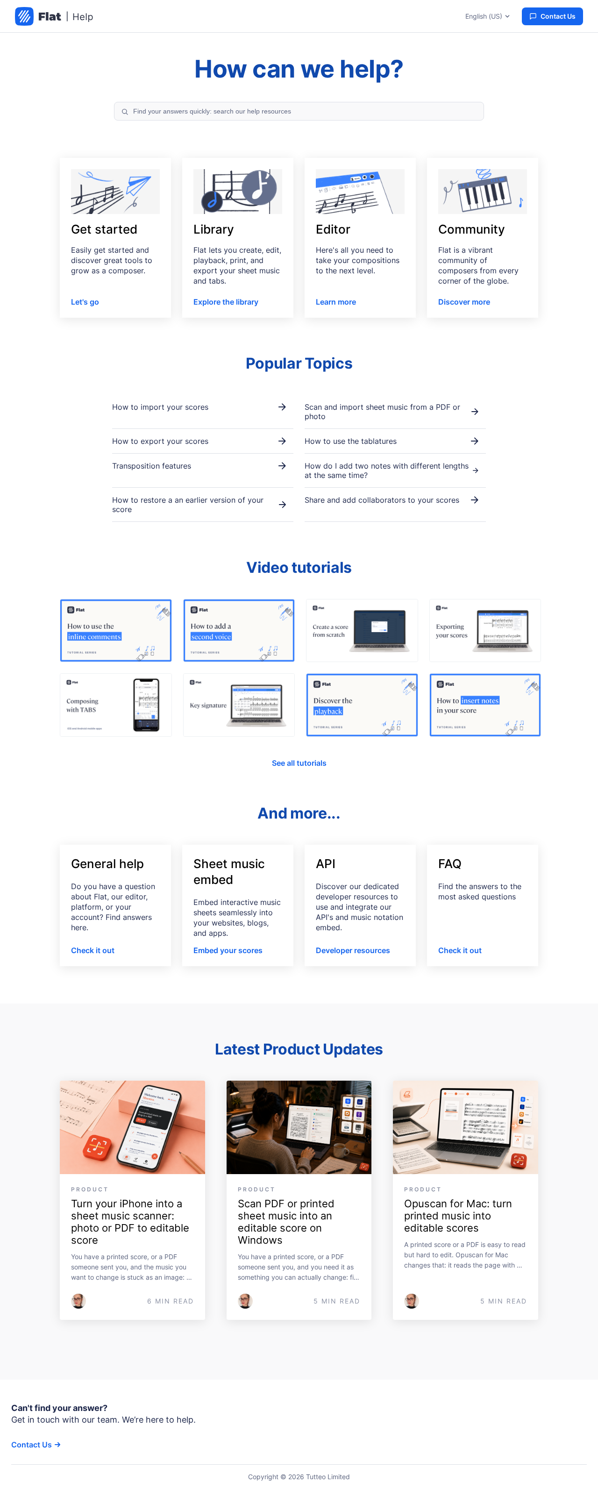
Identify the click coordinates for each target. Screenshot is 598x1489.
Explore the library (225, 301)
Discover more (464, 301)
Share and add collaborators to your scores (382, 500)
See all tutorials (299, 763)
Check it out (92, 950)
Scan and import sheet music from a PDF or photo (382, 411)
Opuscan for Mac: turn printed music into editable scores (459, 1215)
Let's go (85, 301)
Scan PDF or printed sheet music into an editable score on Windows (287, 1221)
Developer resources (353, 950)
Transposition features (151, 465)
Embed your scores (228, 950)
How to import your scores (160, 407)
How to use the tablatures (351, 441)
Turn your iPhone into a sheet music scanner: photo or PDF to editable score (131, 1221)
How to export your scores (160, 441)
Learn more (336, 301)
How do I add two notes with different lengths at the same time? (387, 470)
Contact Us (558, 16)
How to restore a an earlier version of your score (187, 504)
